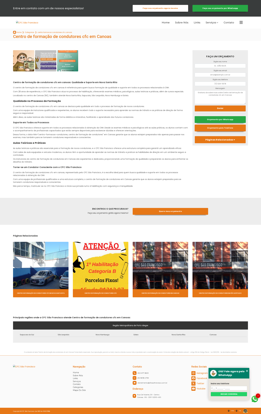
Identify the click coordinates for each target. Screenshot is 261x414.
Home (166, 22)
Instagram (202, 373)
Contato (229, 22)
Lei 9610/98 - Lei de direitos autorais (224, 352)
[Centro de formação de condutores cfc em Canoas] (23, 60)
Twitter (200, 383)
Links (197, 22)
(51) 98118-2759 (143, 378)
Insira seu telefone (220, 383)
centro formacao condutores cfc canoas (55, 32)
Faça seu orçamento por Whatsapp (220, 8)
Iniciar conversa (228, 394)
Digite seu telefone (220, 79)
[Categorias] (241, 22)
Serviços (211, 22)
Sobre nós (181, 22)
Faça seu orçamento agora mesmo (160, 8)
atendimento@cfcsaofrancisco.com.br (152, 383)
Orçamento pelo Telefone (220, 128)
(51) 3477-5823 (143, 373)
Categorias (29, 32)
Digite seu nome (220, 61)
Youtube (201, 388)
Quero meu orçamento (170, 211)
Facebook (202, 378)
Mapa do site (79, 390)
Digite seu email (220, 70)
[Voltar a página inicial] (33, 22)
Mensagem (220, 88)
